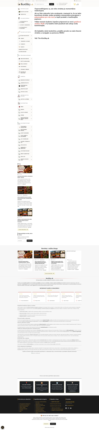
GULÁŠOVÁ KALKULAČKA (24, 405)
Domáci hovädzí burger (71, 262)
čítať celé (24, 184)
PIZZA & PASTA (24, 144)
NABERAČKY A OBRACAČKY (23, 148)
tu (53, 427)
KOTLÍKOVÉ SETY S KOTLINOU (24, 22)
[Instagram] (69, 408)
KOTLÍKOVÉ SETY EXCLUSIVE (23, 28)
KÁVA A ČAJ (23, 156)
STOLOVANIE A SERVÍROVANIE (23, 127)
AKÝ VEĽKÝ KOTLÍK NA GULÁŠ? (57, 409)
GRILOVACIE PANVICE (25, 58)
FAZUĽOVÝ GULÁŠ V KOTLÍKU (55, 403)
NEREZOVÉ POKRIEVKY (40, 410)
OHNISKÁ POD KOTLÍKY (23, 49)
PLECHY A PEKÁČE (24, 112)
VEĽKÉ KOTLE (23, 14)
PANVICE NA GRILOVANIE (40, 405)
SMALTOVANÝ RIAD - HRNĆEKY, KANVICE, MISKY (25, 118)
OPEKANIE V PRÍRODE (25, 69)
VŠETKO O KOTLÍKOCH (56, 408)
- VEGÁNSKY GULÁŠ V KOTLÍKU (55, 405)
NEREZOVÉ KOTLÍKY (39, 404)
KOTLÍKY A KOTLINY (24, 11)
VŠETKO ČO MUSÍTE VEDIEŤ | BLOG (41, 0)
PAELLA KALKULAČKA (24, 406)
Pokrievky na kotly (24, 91)
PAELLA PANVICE (24, 63)
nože (54, 344)
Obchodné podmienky (23, 408)
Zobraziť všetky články (22, 229)
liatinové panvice (42, 324)
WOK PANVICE (23, 66)
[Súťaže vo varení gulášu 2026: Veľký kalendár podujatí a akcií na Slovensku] (25, 212)
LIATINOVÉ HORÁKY (39, 409)
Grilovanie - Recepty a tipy (72, 261)
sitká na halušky (30, 344)
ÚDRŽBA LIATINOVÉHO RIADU (57, 410)
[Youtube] (71, 408)
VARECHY (22, 46)
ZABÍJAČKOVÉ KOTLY (25, 82)
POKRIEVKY (23, 44)
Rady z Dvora (25, 195)
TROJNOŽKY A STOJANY (25, 41)
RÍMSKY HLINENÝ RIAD (25, 153)
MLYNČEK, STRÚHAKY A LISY (25, 142)
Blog (20, 411)
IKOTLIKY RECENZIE (21, 0)
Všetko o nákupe (27, 0)
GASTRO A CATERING (25, 99)
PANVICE (22, 109)
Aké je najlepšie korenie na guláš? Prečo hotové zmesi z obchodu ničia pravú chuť (25, 198)
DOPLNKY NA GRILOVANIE (23, 72)
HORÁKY (22, 38)
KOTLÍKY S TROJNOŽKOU (25, 25)
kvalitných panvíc (44, 327)
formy (46, 342)
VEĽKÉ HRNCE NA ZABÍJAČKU (24, 86)
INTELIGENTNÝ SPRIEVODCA (25, 403)
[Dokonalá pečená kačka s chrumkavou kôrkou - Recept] (25, 169)
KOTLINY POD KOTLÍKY (24, 35)
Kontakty (33, 0)
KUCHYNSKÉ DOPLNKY (25, 150)
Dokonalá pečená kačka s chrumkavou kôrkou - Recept (25, 177)
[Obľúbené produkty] (74, 1)
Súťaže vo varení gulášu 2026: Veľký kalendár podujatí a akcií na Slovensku (25, 220)
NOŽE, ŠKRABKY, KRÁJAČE (24, 130)
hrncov (73, 340)
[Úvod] (26, 4)
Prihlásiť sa (29, 240)
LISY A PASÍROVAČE (24, 139)
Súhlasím (53, 423)
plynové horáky (46, 320)
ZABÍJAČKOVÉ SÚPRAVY (25, 80)
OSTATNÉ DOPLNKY (22, 51)
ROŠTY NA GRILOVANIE (25, 61)
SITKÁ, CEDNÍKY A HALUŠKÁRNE (24, 136)
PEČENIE (22, 115)
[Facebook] (66, 408)
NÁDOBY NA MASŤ (24, 88)
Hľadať (51, 4)
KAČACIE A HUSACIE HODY (24, 160)
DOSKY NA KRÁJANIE (25, 133)
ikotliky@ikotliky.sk (70, 405)
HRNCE (22, 106)
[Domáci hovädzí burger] (74, 254)
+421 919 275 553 (62, 4)
